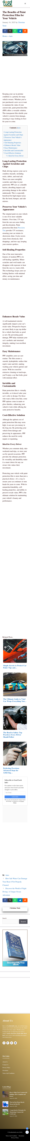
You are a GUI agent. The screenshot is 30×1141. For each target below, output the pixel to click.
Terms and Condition (11, 1136)
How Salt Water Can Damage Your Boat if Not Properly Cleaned (14, 881)
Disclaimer (5, 1070)
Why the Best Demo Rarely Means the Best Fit (17, 1103)
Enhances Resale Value (11, 145)
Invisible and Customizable (13, 150)
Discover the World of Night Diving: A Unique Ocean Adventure (14, 891)
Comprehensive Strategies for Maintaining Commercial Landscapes (18, 1112)
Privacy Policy (6, 1067)
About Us (5, 1062)
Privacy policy (15, 1137)
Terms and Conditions (8, 1073)
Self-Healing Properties (12, 142)
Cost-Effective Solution (12, 153)
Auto (10, 36)
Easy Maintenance (10, 148)
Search (4, 918)
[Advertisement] (15, 77)
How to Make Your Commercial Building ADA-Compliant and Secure (18, 1094)
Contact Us (5, 1065)
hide (18, 128)
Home (4, 36)
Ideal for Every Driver (15, 156)
